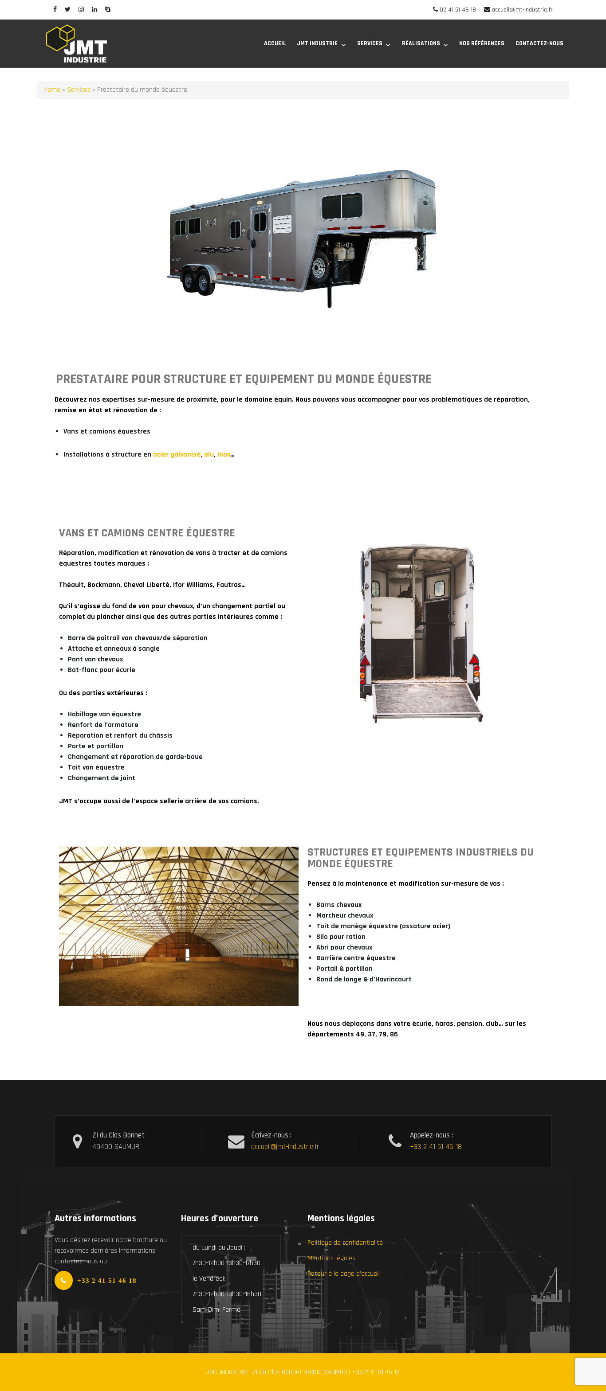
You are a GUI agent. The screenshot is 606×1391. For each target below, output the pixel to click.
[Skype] (107, 10)
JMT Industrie (317, 43)
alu (209, 454)
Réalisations (421, 43)
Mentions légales (331, 1258)
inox (223, 454)
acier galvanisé (177, 454)
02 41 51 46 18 (458, 10)
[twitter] (68, 10)
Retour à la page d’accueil (343, 1273)
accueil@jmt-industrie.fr (522, 10)
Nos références (481, 43)
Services (369, 43)
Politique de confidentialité (345, 1242)
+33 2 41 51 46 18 (436, 1147)
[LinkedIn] (94, 10)
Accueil (275, 43)
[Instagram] (81, 10)
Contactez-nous (539, 43)
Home (51, 89)
